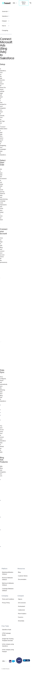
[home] (6, 3)
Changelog (5, 30)
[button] (15, 3)
